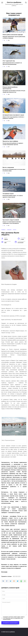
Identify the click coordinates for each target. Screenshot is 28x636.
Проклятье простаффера (10, 141)
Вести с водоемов (8, 167)
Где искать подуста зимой (11, 220)
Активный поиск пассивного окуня (13, 115)
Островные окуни (8, 193)
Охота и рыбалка (14, 2)
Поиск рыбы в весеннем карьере (13, 34)
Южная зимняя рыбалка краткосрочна (10, 87)
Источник (4, 572)
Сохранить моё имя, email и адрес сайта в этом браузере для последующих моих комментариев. (13, 618)
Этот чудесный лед (9, 61)
